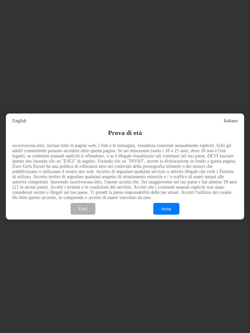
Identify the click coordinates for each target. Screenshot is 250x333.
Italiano (231, 120)
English (19, 120)
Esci (83, 208)
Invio (166, 208)
